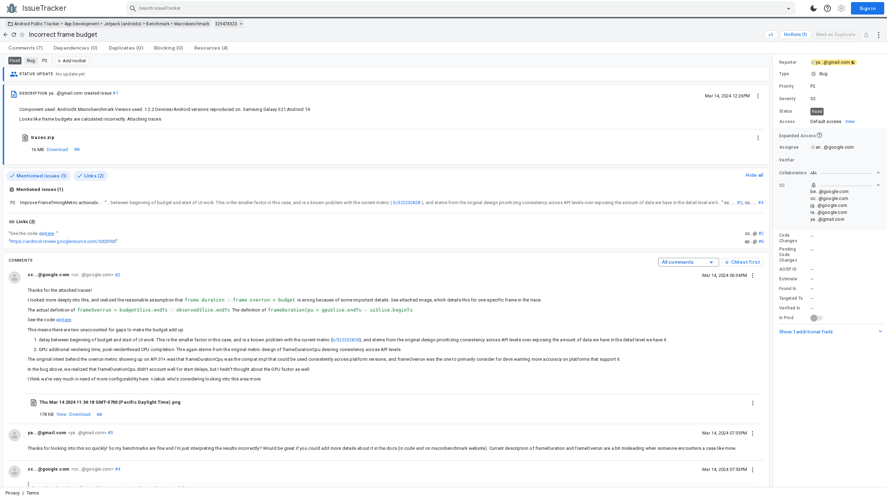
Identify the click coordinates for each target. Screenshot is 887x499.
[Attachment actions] (758, 137)
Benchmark (157, 23)
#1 (115, 93)
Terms (33, 493)
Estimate (788, 279)
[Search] (133, 8)
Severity (787, 98)
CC (782, 185)
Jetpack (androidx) (122, 23)
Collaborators (793, 172)
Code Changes (788, 238)
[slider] (773, 270)
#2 (739, 202)
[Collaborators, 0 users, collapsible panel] (845, 172)
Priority (786, 86)
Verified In (789, 308)
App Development (81, 23)
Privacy (13, 493)
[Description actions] (758, 95)
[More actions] (878, 34)
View (61, 414)
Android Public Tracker (37, 23)
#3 (110, 432)
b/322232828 (406, 202)
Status (786, 111)
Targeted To (791, 298)
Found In (787, 288)
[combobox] (461, 8)
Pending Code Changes (788, 255)
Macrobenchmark (191, 23)
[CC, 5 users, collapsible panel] (845, 185)
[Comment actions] (752, 275)
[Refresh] (14, 34)
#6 (761, 241)
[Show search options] (788, 8)
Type (784, 73)
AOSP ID (788, 269)
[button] (829, 73)
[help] (827, 8)
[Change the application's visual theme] (813, 8)
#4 (760, 202)
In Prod (786, 317)
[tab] (25, 48)
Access (787, 121)
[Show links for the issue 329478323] (241, 24)
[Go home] (5, 34)
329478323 (226, 23)
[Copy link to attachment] (77, 149)
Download (57, 149)
